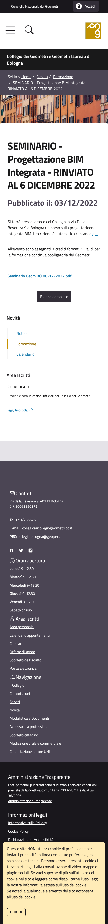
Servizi (15, 702)
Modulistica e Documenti (29, 718)
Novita (42, 77)
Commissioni (20, 693)
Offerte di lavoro (22, 652)
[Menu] (12, 30)
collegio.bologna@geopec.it (40, 536)
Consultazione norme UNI (30, 751)
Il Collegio (17, 685)
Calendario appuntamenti (30, 635)
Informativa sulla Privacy (27, 823)
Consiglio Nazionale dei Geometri (35, 6)
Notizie (22, 333)
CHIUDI (16, 912)
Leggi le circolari (18, 410)
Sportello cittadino (24, 735)
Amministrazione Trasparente (30, 801)
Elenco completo (54, 297)
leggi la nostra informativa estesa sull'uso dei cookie (53, 882)
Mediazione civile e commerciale (35, 743)
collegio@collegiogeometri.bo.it (47, 528)
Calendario (25, 354)
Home (26, 77)
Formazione (63, 77)
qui (95, 234)
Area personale (22, 627)
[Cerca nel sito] (29, 31)
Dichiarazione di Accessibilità (30, 839)
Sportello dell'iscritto (25, 660)
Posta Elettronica (23, 668)
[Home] (71, 30)
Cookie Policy (18, 831)
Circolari (16, 643)
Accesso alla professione (29, 727)
